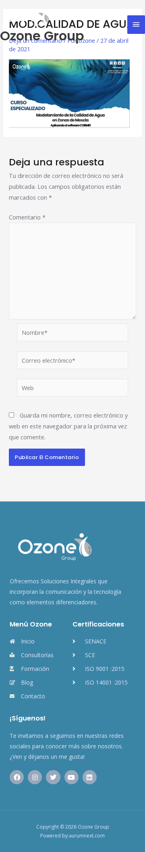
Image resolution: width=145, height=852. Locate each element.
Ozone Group (42, 36)
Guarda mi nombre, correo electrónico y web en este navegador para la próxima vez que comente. (68, 426)
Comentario (27, 217)
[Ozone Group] (26, 17)
